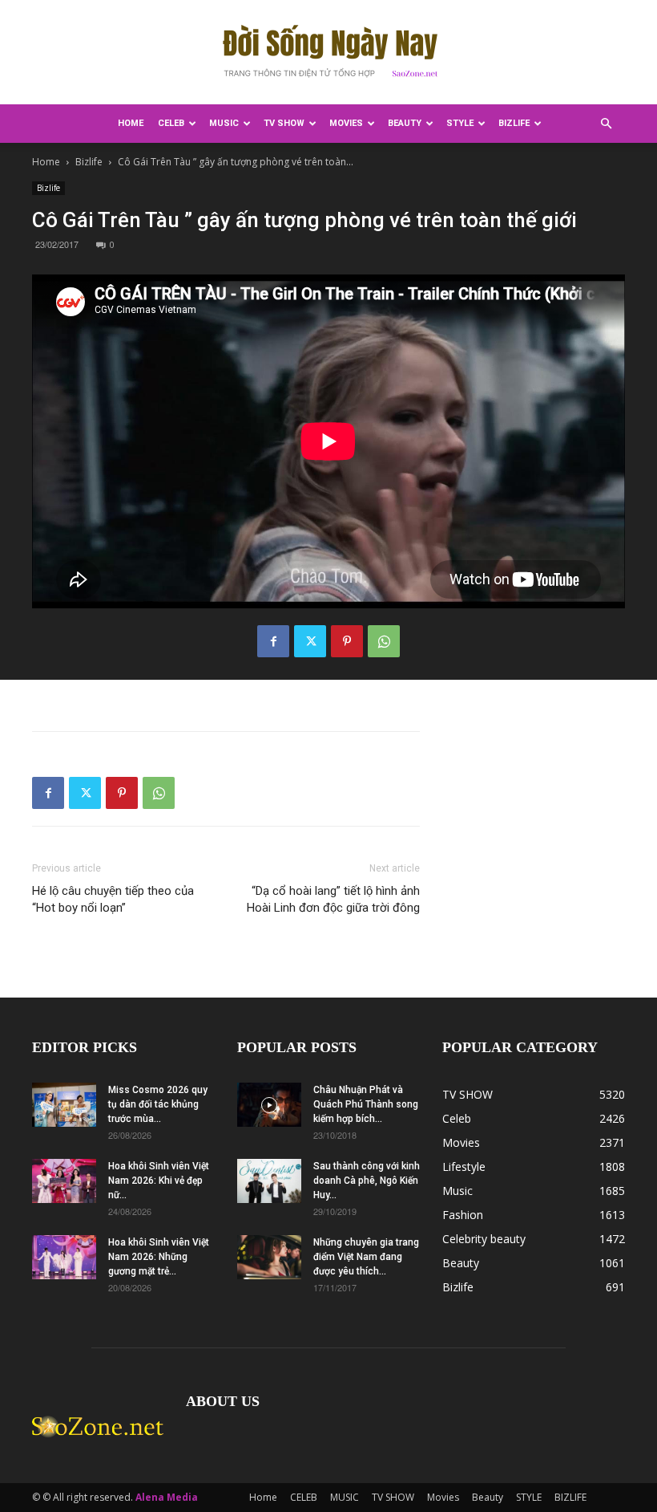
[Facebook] (273, 641)
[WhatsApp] (384, 641)
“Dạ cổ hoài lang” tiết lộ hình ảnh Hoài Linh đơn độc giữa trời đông (333, 899)
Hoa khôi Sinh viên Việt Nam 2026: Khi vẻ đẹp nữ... (158, 1180)
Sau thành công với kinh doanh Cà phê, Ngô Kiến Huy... (366, 1180)
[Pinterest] (347, 641)
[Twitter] (310, 641)
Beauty (404, 123)
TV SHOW (284, 123)
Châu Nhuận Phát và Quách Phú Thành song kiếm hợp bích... (365, 1104)
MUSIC (224, 123)
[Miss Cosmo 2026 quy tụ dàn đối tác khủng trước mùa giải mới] (64, 1105)
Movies (346, 123)
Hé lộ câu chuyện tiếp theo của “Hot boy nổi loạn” (113, 899)
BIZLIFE (514, 123)
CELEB (171, 123)
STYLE (460, 123)
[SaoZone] (328, 53)
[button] (605, 124)
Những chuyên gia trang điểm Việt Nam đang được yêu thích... (366, 1257)
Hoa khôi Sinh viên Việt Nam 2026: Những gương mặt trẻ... (158, 1257)
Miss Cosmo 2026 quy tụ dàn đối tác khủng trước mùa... (158, 1104)
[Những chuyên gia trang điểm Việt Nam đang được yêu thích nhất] (269, 1257)
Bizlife (89, 162)
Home (130, 123)
